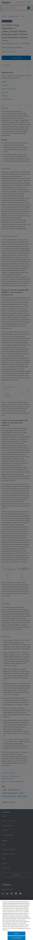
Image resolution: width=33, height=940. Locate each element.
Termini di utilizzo (11, 928)
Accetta (16, 933)
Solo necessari (16, 938)
